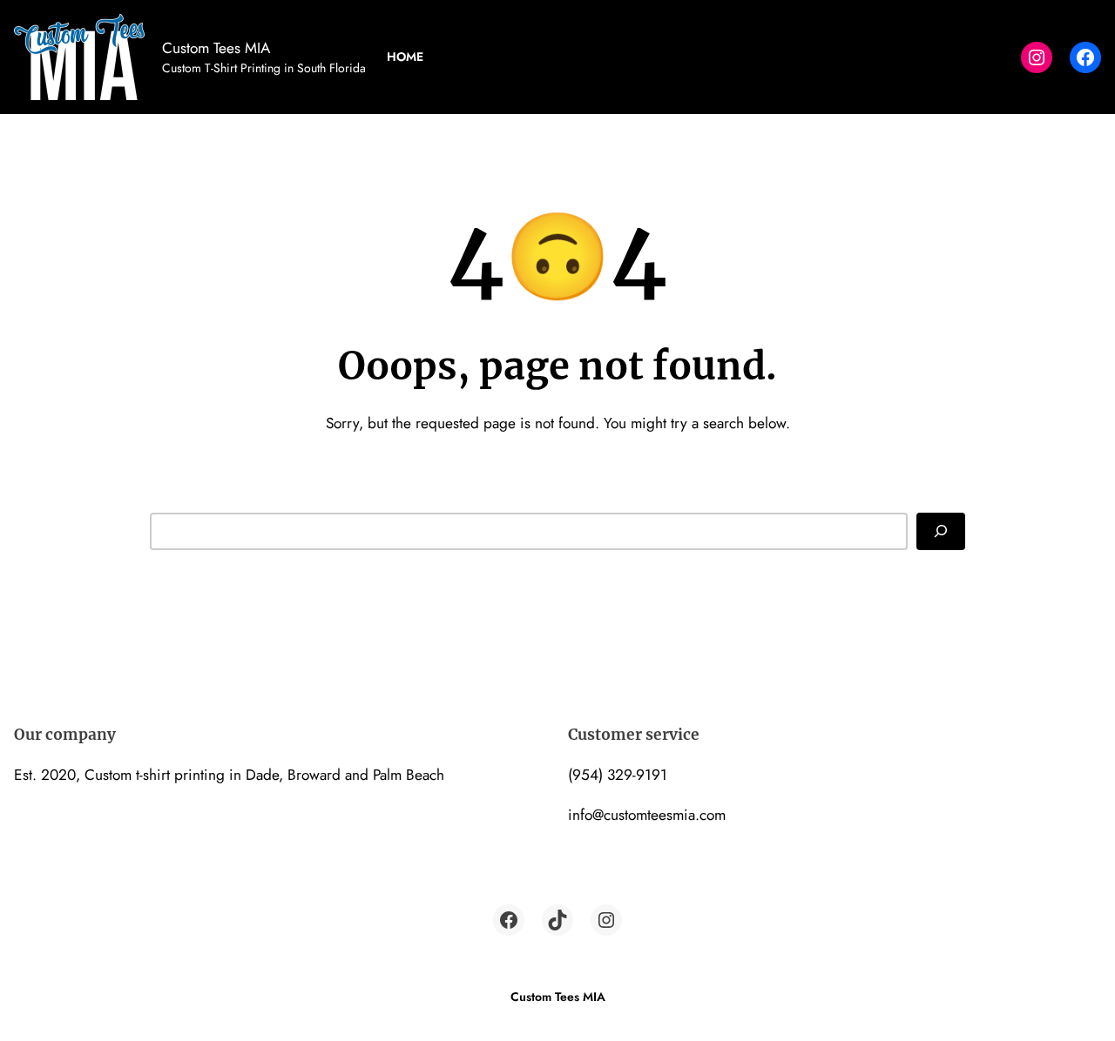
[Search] (940, 531)
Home (405, 56)
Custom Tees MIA (216, 47)
